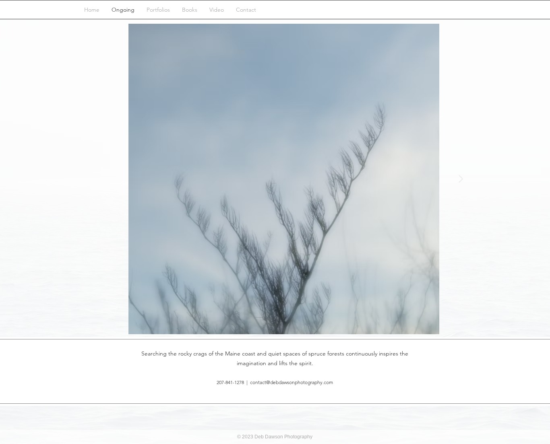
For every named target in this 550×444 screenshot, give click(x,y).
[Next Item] (460, 179)
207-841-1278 (230, 382)
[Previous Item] (89, 179)
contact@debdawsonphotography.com (291, 382)
